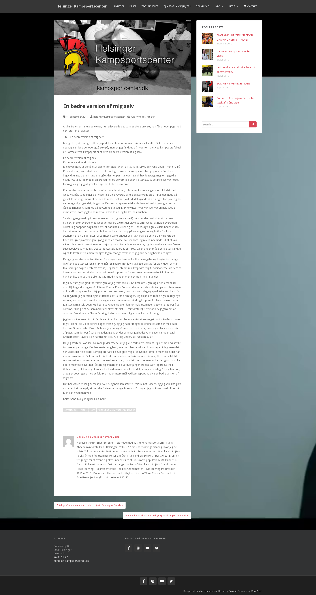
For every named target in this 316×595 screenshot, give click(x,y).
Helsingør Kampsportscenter (82, 6)
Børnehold (203, 6)
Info (217, 6)
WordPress (256, 591)
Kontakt (251, 6)
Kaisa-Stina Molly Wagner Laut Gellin (116, 409)
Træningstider (150, 6)
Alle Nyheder (138, 116)
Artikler (151, 116)
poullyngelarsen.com (206, 591)
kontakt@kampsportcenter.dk (71, 560)
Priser (132, 6)
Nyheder (119, 6)
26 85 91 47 (61, 557)
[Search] (253, 124)
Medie (232, 6)
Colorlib (233, 591)
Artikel (84, 409)
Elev (93, 409)
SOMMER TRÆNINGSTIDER (233, 83)
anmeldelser (70, 409)
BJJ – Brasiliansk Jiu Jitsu (177, 6)
